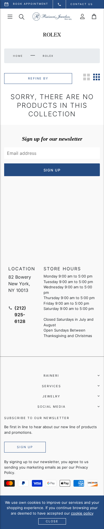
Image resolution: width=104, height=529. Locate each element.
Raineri (51, 376)
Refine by (38, 78)
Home (18, 55)
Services (51, 386)
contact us (81, 4)
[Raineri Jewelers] (52, 16)
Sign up (25, 447)
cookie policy (82, 513)
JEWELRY (51, 396)
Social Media (51, 407)
